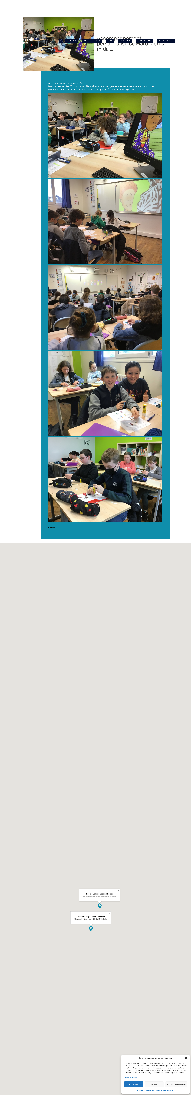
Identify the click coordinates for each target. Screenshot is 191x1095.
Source (51, 527)
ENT (110, 41)
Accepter (133, 1084)
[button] (186, 1058)
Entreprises (166, 41)
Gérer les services (131, 1077)
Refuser (154, 1084)
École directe (92, 41)
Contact (125, 41)
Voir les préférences (176, 1084)
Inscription (145, 41)
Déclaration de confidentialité (162, 1090)
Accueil (71, 41)
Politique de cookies (144, 1090)
